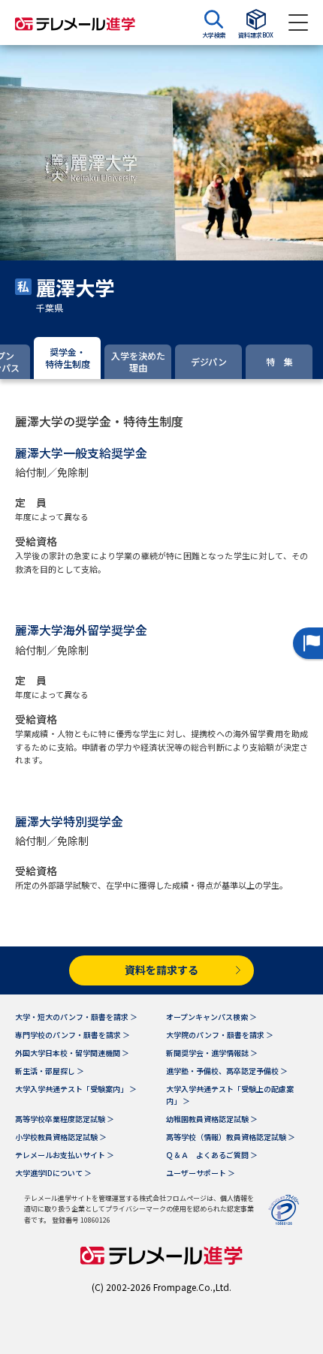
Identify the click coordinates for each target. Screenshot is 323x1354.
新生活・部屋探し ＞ (49, 1070)
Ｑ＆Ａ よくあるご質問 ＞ (212, 1154)
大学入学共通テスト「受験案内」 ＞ (76, 1088)
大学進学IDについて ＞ (53, 1172)
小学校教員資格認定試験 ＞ (61, 1136)
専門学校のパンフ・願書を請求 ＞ (72, 1034)
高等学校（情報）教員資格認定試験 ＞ (230, 1136)
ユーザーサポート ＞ (200, 1172)
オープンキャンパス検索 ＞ (211, 1016)
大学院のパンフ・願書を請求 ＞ (219, 1034)
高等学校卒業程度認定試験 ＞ (64, 1118)
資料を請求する (161, 969)
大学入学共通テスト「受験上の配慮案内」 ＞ (230, 1094)
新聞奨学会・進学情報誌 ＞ (212, 1052)
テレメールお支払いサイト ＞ (64, 1154)
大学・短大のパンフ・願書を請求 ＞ (76, 1016)
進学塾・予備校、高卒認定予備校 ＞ (227, 1070)
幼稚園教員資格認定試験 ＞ (212, 1118)
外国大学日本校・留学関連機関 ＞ (72, 1052)
